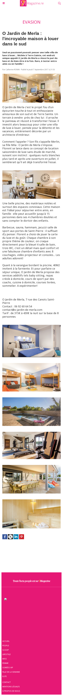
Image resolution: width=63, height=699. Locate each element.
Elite (4, 676)
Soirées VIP (7, 667)
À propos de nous (11, 691)
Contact (6, 682)
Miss (4, 658)
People (5, 645)
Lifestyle (6, 654)
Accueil (6, 641)
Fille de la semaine (11, 672)
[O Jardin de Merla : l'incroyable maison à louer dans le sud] (31, 75)
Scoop (5, 650)
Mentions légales (11, 686)
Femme (5, 663)
